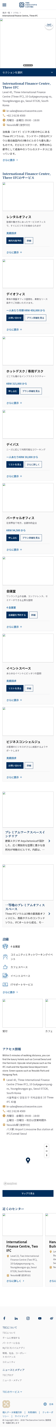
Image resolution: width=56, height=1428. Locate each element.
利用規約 (32, 1412)
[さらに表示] (4, 5)
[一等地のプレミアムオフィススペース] (28, 913)
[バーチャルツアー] (49, 25)
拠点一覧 (6, 12)
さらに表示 (8, 160)
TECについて (9, 1332)
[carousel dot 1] (25, 65)
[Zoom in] (46, 1146)
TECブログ (7, 1375)
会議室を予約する (17, 614)
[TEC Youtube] (40, 1318)
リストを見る (14, 464)
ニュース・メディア (12, 1380)
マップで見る (28, 1193)
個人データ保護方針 (12, 1412)
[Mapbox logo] (10, 1183)
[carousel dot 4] (31, 65)
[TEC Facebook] (4, 1318)
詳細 (29, 240)
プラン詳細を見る (35, 317)
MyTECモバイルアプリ (13, 1347)
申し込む (12, 391)
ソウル (16, 12)
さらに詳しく (33, 464)
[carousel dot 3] (29, 65)
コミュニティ (8, 1361)
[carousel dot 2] (27, 65)
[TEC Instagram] (28, 1318)
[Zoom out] (46, 1151)
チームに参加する (11, 1337)
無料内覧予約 (14, 240)
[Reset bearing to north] (46, 1155)
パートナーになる (11, 1342)
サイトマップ (21, 1416)
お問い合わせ (14, 317)
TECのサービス (11, 1392)
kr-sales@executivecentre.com (24, 111)
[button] (28, 1161)
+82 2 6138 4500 (16, 115)
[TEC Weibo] (52, 1318)
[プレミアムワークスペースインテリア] (28, 840)
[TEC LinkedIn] (16, 1318)
